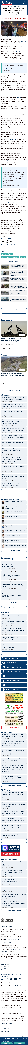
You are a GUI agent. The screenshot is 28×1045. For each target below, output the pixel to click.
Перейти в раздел (14, 550)
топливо (22, 335)
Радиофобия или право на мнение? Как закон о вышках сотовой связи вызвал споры (13, 468)
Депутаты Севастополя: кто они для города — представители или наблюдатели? (13, 575)
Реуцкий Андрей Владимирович (15, 530)
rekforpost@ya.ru (6, 1031)
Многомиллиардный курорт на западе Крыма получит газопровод (13, 436)
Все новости (5, 964)
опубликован (5, 96)
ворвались (22, 41)
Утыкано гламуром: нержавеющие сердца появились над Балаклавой (12, 585)
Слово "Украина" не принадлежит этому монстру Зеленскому (14, 565)
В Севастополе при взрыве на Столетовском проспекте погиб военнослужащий (18, 279)
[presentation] (4, 348)
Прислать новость (14, 390)
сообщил (8, 161)
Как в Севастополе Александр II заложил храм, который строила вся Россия (13, 872)
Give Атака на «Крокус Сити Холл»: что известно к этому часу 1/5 (2, 246)
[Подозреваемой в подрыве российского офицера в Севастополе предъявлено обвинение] (5, 272)
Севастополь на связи (11, 658)
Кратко (3, 970)
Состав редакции (6, 972)
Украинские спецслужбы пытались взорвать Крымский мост (18, 299)
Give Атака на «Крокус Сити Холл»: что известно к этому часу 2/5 (3, 246)
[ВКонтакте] (3, 241)
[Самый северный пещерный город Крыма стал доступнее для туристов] (14, 357)
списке (19, 98)
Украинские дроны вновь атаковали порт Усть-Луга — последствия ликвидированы (18, 266)
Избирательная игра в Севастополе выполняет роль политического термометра (13, 595)
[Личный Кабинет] (21, 1)
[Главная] (7, 2)
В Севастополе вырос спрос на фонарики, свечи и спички (11, 484)
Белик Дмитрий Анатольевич (14, 502)
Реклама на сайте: (6, 1023)
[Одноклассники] (7, 241)
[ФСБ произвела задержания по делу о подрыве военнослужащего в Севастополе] (5, 291)
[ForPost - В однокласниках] (20, 979)
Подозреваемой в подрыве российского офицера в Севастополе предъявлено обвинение (17, 273)
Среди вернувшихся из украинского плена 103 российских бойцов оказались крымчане (13, 743)
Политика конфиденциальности (8, 1040)
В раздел (14, 602)
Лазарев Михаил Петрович (13, 511)
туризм (23, 369)
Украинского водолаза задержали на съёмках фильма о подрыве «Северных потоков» (13, 646)
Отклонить (7, 1043)
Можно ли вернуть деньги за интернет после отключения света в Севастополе (13, 903)
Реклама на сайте (6, 926)
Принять (19, 1043)
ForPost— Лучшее (18, 983)
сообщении (7, 69)
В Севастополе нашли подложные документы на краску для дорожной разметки (13, 476)
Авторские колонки (7, 966)
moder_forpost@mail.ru (12, 939)
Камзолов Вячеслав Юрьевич (14, 516)
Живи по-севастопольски (14, 685)
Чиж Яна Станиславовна (13, 521)
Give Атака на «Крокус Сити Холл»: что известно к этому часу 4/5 (6, 246)
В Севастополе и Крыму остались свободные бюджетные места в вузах (12, 450)
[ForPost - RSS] (7, 979)
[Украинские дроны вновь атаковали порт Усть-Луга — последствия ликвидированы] (5, 265)
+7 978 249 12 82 (6, 942)
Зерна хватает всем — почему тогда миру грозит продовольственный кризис (13, 630)
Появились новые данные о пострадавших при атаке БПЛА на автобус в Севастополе (12, 778)
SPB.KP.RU (11, 203)
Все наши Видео (11, 662)
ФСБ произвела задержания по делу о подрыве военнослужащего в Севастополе (17, 293)
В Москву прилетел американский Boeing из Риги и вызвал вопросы (13, 429)
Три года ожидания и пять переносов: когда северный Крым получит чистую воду (12, 881)
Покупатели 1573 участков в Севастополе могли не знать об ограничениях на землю (12, 459)
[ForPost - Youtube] (15, 979)
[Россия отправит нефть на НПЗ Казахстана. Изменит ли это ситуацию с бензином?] (14, 322)
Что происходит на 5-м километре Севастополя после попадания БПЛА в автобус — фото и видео (13, 752)
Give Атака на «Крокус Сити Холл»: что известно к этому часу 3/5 (4, 246)
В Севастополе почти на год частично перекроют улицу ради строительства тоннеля (12, 421)
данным (17, 51)
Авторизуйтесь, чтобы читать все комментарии (14, 311)
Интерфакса (13, 139)
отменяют (4, 219)
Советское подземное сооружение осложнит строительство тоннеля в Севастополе (13, 804)
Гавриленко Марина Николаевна (15, 545)
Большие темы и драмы (13, 680)
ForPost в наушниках (12, 689)
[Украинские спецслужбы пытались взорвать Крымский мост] (5, 298)
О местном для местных (13, 667)
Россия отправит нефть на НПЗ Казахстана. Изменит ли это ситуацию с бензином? (11, 340)
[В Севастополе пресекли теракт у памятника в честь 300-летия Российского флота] (5, 285)
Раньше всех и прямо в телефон (16, 676)
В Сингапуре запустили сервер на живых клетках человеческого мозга (13, 443)
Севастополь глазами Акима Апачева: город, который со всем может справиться (13, 863)
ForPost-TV (4, 968)
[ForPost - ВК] (11, 979)
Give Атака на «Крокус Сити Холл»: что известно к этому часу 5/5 (7, 246)
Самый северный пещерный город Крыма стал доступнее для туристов (13, 374)
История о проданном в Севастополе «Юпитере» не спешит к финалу (14, 398)
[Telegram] (11, 241)
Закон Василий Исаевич (12, 535)
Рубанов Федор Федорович (14, 526)
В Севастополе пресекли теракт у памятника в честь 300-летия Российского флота (18, 286)
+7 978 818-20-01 (6, 1028)
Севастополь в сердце (13, 671)
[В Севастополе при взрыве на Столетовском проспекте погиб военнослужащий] (5, 278)
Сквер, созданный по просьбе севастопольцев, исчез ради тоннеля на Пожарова (14, 827)
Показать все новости (14, 491)
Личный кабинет (14, 608)
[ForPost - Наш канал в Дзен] (23, 979)
